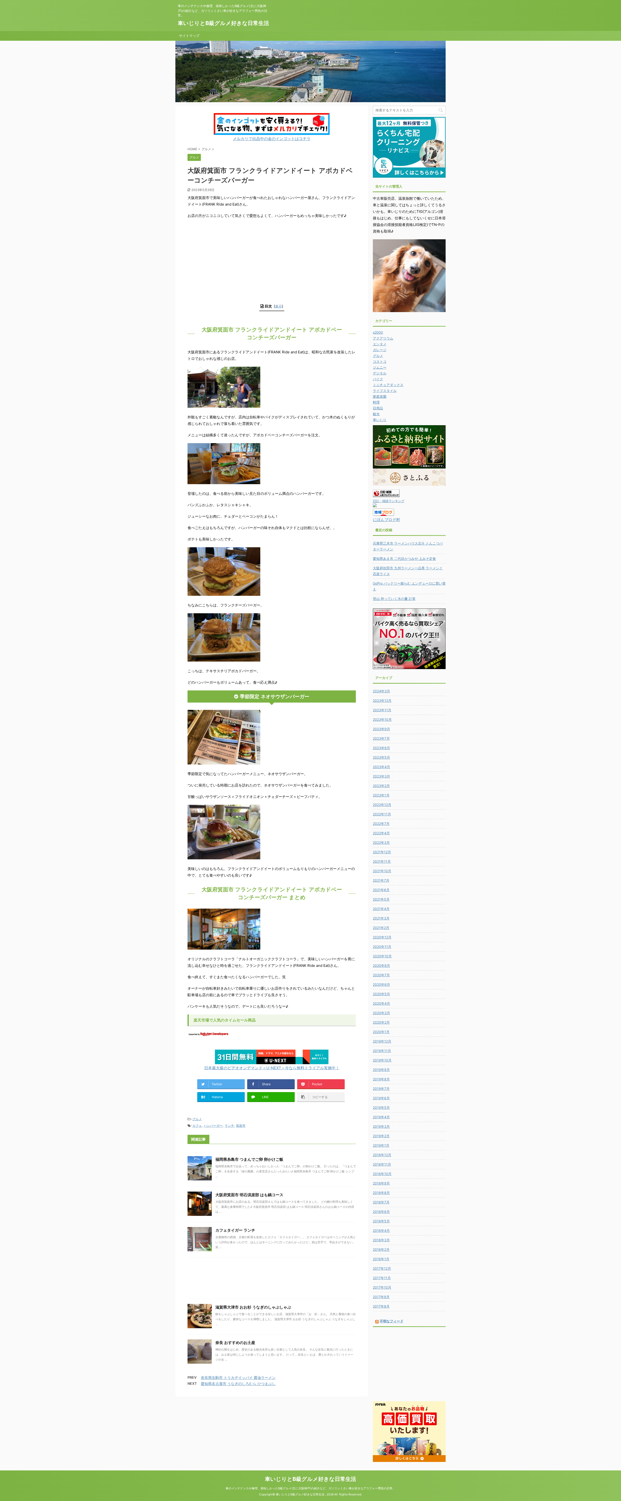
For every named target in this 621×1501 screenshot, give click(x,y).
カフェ (197, 1126)
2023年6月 (381, 748)
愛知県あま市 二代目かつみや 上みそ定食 (404, 558)
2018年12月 (382, 1155)
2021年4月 (381, 909)
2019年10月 (382, 1060)
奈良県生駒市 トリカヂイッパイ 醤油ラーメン (238, 1377)
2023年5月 (381, 757)
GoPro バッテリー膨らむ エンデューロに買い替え (409, 586)
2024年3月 (381, 691)
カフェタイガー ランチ (235, 1230)
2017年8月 (381, 1306)
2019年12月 (382, 1041)
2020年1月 (381, 1032)
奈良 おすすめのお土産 (235, 1342)
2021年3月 (381, 918)
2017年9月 (381, 1297)
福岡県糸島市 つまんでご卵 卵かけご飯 (249, 1159)
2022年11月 (382, 814)
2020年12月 (382, 937)
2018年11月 (382, 1164)
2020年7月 (381, 975)
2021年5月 (381, 899)
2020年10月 (382, 956)
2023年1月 (381, 795)
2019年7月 (381, 1088)
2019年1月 (381, 1145)
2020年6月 (381, 984)
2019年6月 (381, 1098)
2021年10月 (382, 871)
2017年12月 (382, 1268)
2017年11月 (382, 1278)
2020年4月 (381, 1003)
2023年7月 (381, 738)
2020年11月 (382, 947)
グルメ (197, 1119)
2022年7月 (381, 823)
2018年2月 (381, 1249)
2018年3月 (381, 1240)
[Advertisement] (272, 260)
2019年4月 (381, 1117)
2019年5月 (381, 1107)
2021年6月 (381, 890)
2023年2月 (381, 786)
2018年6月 (381, 1212)
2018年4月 (381, 1230)
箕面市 (240, 1126)
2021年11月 (382, 861)
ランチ (229, 1126)
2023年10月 (382, 719)
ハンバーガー (213, 1126)
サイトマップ (189, 35)
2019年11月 (382, 1051)
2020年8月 (381, 965)
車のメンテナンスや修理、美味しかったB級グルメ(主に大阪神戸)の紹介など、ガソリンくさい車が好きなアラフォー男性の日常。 (310, 1488)
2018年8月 (381, 1193)
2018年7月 (381, 1202)
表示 (278, 306)
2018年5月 (381, 1221)
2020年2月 (381, 1022)
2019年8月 (381, 1079)
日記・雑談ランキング (388, 501)
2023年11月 (382, 710)
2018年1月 (381, 1259)
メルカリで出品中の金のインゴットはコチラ (271, 138)
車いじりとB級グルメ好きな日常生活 (223, 23)
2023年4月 (381, 767)
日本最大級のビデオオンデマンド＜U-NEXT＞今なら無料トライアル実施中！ (271, 1067)
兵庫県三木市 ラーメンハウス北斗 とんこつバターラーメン (408, 546)
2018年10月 (382, 1174)
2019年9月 (381, 1070)
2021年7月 (381, 880)
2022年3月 (381, 842)
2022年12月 (382, 805)
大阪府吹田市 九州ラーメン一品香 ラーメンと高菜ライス (408, 571)
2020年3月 (381, 1013)
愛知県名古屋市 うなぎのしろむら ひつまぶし (238, 1383)
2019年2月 (381, 1136)
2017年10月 (382, 1287)
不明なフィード (391, 1321)
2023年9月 (381, 729)
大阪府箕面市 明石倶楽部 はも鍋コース (249, 1194)
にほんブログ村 (386, 519)
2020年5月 (381, 994)
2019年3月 (381, 1126)
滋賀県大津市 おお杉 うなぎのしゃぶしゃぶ (253, 1307)
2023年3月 (381, 776)
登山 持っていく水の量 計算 (394, 599)
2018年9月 (381, 1183)
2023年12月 (382, 700)
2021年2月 (381, 928)
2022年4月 (381, 833)
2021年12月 (382, 852)
